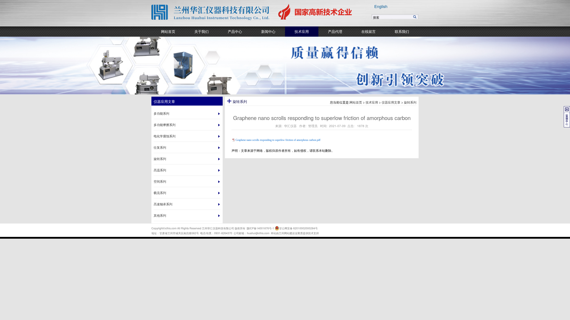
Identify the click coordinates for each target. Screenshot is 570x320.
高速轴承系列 (163, 204)
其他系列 (160, 215)
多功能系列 (161, 113)
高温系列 (160, 170)
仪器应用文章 (391, 102)
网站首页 (356, 102)
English (380, 6)
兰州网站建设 (287, 233)
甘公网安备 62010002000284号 (298, 228)
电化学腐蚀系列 (164, 136)
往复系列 (160, 147)
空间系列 (160, 181)
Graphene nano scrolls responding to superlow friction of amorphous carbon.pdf (278, 140)
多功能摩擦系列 (164, 124)
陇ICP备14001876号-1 (260, 228)
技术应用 (372, 102)
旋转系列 (160, 158)
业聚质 (299, 233)
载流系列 (160, 192)
